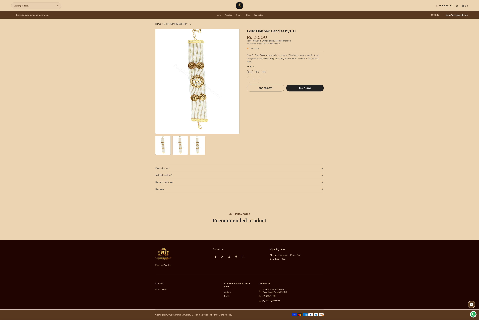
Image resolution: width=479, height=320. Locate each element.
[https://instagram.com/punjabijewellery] (229, 256)
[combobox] (36, 5)
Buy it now (305, 88)
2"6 (257, 72)
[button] (465, 5)
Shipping (266, 40)
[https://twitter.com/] (222, 256)
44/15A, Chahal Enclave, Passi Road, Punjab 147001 (274, 290)
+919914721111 (445, 5)
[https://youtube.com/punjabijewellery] (243, 256)
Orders (227, 292)
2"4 (250, 72)
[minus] (249, 79)
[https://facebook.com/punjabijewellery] (215, 256)
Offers (435, 15)
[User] (457, 5)
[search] (58, 5)
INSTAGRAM (161, 289)
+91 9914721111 (269, 296)
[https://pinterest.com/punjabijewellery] (236, 256)
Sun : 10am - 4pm (278, 259)
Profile (227, 296)
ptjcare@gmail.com (271, 300)
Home (158, 23)
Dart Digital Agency (223, 314)
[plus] (259, 79)
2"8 (264, 72)
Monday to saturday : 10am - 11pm (285, 255)
